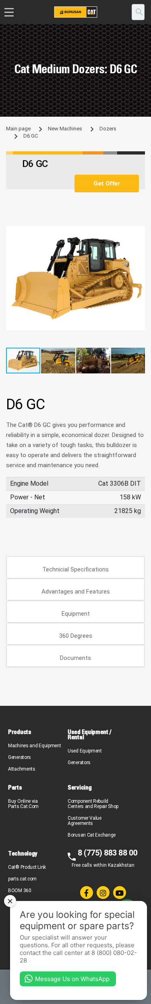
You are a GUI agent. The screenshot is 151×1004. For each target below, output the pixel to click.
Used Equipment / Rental (89, 734)
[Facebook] (86, 892)
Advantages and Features (75, 591)
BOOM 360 (19, 890)
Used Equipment (85, 751)
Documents (75, 658)
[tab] (75, 567)
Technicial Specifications (75, 569)
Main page (18, 129)
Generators (19, 757)
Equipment (76, 613)
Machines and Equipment (34, 745)
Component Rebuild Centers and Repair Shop (93, 803)
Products (19, 731)
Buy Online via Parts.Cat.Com (23, 803)
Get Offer (106, 183)
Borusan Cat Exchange (92, 835)
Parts (15, 787)
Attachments (21, 769)
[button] (137, 233)
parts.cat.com (22, 879)
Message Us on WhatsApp (72, 979)
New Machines (65, 129)
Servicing (79, 787)
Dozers (107, 129)
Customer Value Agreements (84, 820)
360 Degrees (75, 635)
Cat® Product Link (27, 867)
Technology (22, 853)
